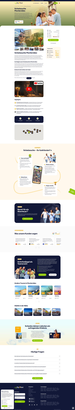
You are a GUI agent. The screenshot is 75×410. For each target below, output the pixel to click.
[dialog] (7, 399)
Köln (57, 402)
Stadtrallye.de (31, 395)
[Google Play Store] (32, 401)
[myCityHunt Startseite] (19, 3)
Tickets (30, 388)
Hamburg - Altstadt (49, 402)
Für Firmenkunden (53, 43)
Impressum (55, 409)
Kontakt (30, 393)
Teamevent (50, 3)
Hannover (50, 389)
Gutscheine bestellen (38, 340)
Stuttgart (42, 389)
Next (39, 247)
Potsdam (45, 390)
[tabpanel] (20, 119)
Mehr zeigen (29, 78)
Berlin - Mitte (54, 402)
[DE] (59, 3)
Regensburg (54, 389)
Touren (45, 3)
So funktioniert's (36, 3)
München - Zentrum (43, 402)
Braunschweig (49, 390)
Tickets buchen (28, 218)
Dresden (42, 390)
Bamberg (47, 389)
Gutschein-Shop (31, 389)
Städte (42, 3)
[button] (7, 407)
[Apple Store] (32, 399)
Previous (36, 247)
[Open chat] (73, 408)
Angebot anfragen (53, 274)
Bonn (44, 389)
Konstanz (55, 390)
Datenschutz (30, 394)
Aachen (58, 389)
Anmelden (19, 401)
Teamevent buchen (42, 274)
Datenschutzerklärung (20, 399)
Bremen (53, 390)
